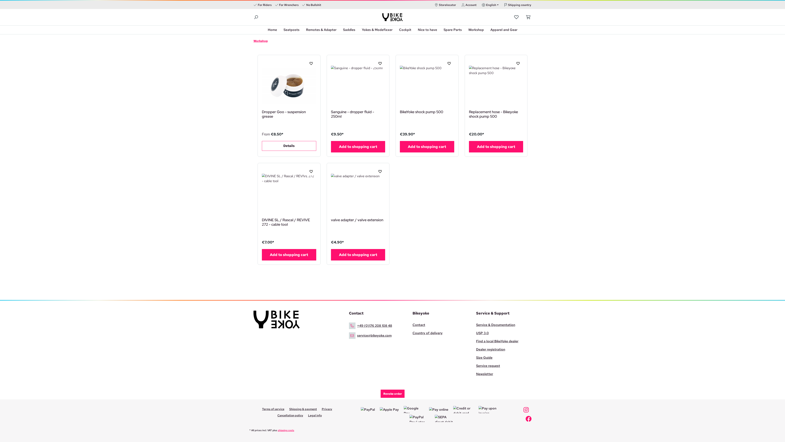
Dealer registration (490, 349)
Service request (488, 366)
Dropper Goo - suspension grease (284, 114)
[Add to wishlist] (309, 63)
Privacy (327, 409)
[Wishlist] (517, 17)
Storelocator (447, 5)
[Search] (256, 17)
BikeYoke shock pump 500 (421, 112)
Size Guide (484, 357)
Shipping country (519, 5)
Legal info (315, 415)
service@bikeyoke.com (374, 335)
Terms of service (273, 409)
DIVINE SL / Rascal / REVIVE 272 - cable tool (286, 222)
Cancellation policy (290, 415)
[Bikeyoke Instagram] (526, 411)
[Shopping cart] (527, 17)
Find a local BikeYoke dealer (497, 341)
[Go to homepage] (392, 17)
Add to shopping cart (358, 146)
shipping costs (286, 430)
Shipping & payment (303, 409)
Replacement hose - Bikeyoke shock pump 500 (493, 114)
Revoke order (392, 394)
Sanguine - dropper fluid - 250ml (352, 114)
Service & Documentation (495, 325)
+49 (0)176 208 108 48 (374, 326)
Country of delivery (428, 333)
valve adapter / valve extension (357, 220)
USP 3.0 (482, 333)
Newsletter (484, 374)
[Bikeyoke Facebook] (529, 420)
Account (471, 5)
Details (289, 146)
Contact (419, 325)
